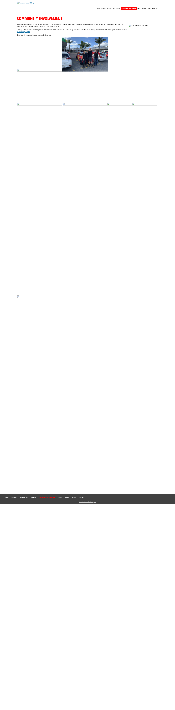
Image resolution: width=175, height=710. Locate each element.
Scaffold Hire (111, 9)
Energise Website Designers (87, 502)
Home (98, 9)
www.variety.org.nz (23, 32)
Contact (155, 9)
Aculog (144, 9)
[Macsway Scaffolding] (25, 3)
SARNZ (139, 9)
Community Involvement (128, 9)
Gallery (118, 9)
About (149, 9)
